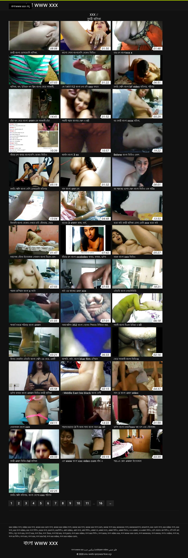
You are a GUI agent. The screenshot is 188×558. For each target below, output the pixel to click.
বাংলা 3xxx (47, 533)
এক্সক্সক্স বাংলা (103, 530)
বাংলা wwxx (156, 533)
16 (100, 503)
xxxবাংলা (51, 530)
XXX (93, 14)
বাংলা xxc (23, 536)
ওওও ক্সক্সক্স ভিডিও (145, 530)
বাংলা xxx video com (68, 536)
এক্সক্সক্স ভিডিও (113, 530)
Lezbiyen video (101, 549)
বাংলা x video (167, 533)
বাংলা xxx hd (41, 536)
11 (87, 503)
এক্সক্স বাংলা (77, 530)
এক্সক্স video (68, 530)
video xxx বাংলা (28, 527)
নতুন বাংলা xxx (19, 533)
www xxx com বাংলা (44, 527)
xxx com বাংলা (156, 527)
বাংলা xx (176, 533)
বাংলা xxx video (53, 536)
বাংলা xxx (31, 536)
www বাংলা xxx (110, 527)
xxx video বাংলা (169, 527)
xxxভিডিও (59, 530)
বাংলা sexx (102, 533)
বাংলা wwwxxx (145, 533)
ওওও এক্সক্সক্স (133, 530)
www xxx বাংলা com (94, 527)
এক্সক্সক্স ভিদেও (123, 530)
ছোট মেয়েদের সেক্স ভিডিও (160, 530)
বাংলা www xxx (77, 549)
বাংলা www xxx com (129, 533)
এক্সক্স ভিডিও (86, 530)
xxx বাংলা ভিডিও (32, 530)
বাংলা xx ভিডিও (14, 536)
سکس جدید (89, 549)
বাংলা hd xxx (57, 533)
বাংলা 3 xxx (29, 533)
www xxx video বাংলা (63, 527)
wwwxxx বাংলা (122, 527)
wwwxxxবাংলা (135, 527)
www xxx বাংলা (78, 527)
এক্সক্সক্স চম (94, 530)
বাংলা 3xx (38, 533)
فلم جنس (113, 549)
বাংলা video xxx (114, 533)
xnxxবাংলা (145, 527)
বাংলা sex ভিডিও (91, 533)
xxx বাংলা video (19, 530)
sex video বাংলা (15, 527)
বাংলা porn (67, 533)
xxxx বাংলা (43, 530)
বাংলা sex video (78, 533)
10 (78, 503)
